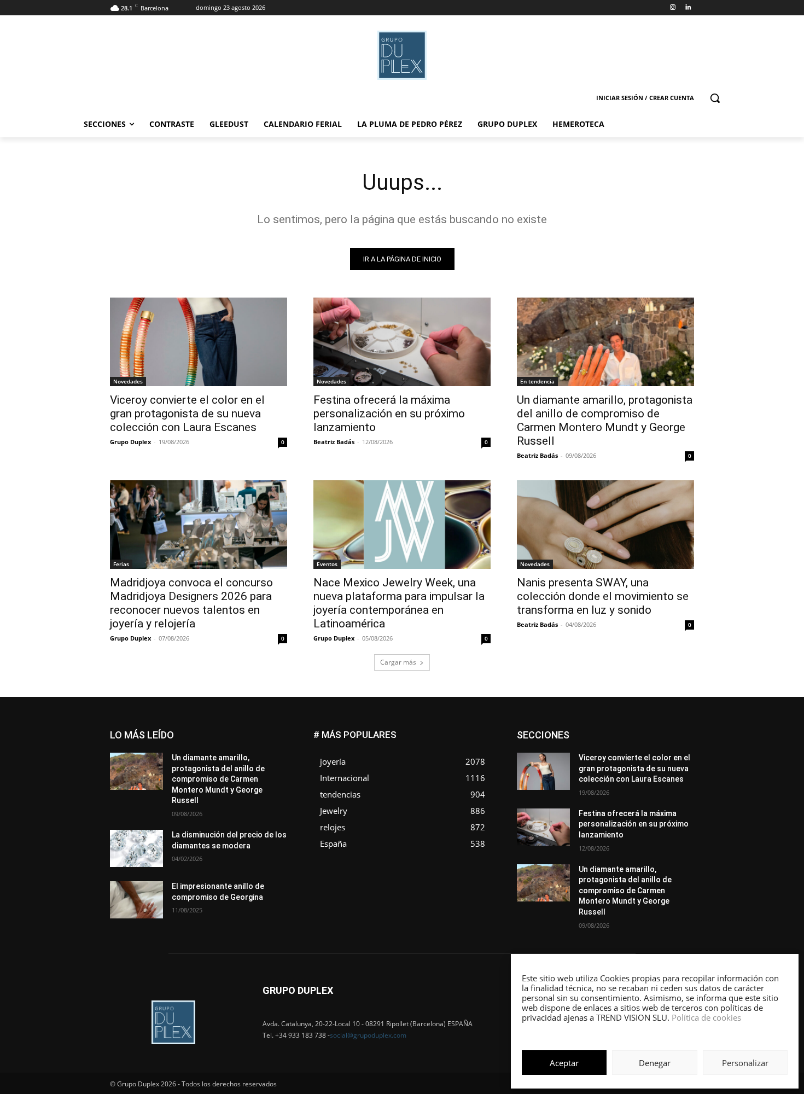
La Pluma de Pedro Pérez (655, 756)
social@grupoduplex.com (368, 1035)
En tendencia (537, 381)
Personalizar (745, 1062)
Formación (677, 747)
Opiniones (628, 772)
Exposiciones (593, 747)
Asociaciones (584, 731)
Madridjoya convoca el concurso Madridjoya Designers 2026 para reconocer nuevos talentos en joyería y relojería (191, 603)
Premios (579, 780)
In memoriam (582, 756)
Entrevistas (638, 739)
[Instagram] (672, 8)
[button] (715, 98)
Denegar (655, 1062)
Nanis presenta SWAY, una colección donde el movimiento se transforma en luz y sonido (603, 596)
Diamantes (636, 731)
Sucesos (680, 788)
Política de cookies (706, 1017)
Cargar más (398, 662)
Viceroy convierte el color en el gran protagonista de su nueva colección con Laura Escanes (187, 413)
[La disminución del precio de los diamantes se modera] (136, 848)
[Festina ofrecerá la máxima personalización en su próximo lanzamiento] (402, 342)
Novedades (128, 381)
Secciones (622, 780)
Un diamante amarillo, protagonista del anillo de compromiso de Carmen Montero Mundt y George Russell (604, 420)
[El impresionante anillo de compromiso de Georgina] (136, 899)
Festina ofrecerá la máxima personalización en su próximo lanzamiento (389, 413)
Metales (582, 764)
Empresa (680, 731)
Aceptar (564, 1062)
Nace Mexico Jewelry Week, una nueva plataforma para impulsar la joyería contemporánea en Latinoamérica (399, 603)
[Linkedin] (687, 8)
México (619, 764)
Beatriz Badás (333, 442)
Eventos (327, 564)
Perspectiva (675, 772)
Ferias (121, 564)
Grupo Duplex (130, 442)
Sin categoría (673, 780)
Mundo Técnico (669, 764)
